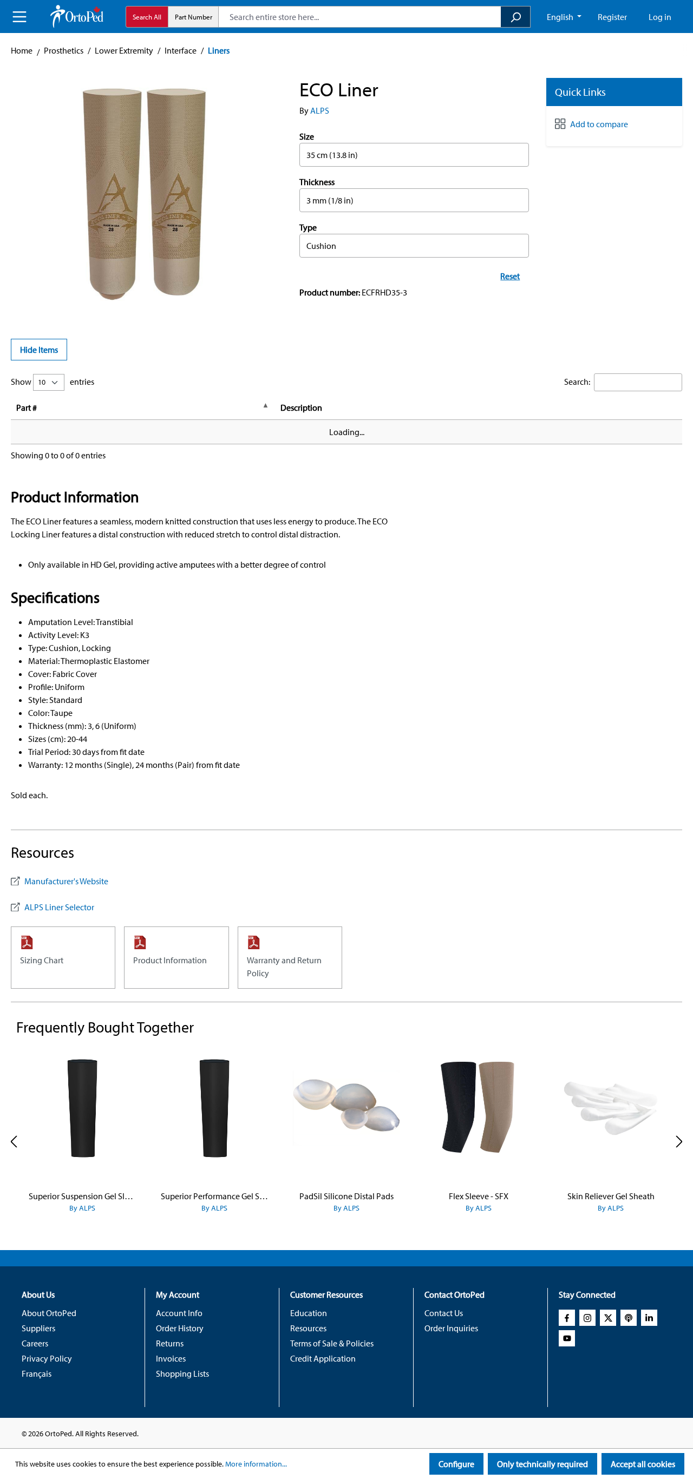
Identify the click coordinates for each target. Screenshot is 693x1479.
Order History (180, 1328)
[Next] (679, 1141)
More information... (256, 1464)
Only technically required (542, 1463)
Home (21, 50)
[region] (144, 194)
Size (306, 136)
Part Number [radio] (193, 16)
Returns (170, 1343)
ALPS (319, 110)
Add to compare (599, 124)
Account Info (179, 1312)
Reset (510, 276)
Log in (660, 16)
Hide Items (39, 349)
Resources (308, 1328)
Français (36, 1373)
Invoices (171, 1358)
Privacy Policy (47, 1358)
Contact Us (443, 1312)
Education (308, 1312)
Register (612, 16)
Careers (35, 1343)
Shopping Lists (182, 1373)
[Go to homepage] (77, 16)
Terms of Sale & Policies (332, 1343)
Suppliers (38, 1328)
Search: (577, 381)
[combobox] (359, 17)
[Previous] (13, 1141)
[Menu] (19, 17)
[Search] (516, 17)
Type (308, 227)
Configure (456, 1463)
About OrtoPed (49, 1312)
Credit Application (323, 1358)
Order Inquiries (451, 1328)
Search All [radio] (147, 16)
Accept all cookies (643, 1463)
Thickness (317, 181)
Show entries (52, 381)
